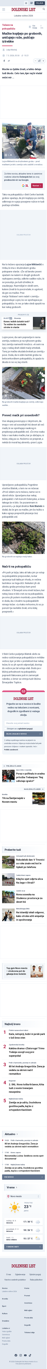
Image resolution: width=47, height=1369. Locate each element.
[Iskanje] (44, 9)
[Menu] (3, 9)
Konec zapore (16, 1152)
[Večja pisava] (43, 60)
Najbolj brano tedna (16, 1099)
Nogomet (12, 1081)
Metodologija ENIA (23, 909)
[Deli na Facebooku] (4, 61)
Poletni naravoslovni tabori (18, 1030)
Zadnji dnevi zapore (23, 875)
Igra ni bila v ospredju (24, 770)
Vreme (11, 1187)
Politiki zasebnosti (11, 750)
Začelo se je (20, 891)
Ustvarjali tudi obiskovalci (25, 856)
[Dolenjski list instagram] (21, 1355)
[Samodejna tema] (26, 3)
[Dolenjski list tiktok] (30, 1355)
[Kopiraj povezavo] (9, 61)
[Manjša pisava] (35, 60)
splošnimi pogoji (25, 729)
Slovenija (17, 318)
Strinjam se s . (20, 729)
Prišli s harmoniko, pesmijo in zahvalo (22, 1063)
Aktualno (10, 1134)
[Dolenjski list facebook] (16, 1355)
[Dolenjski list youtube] (25, 1355)
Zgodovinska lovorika (16, 1045)
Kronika (4, 794)
